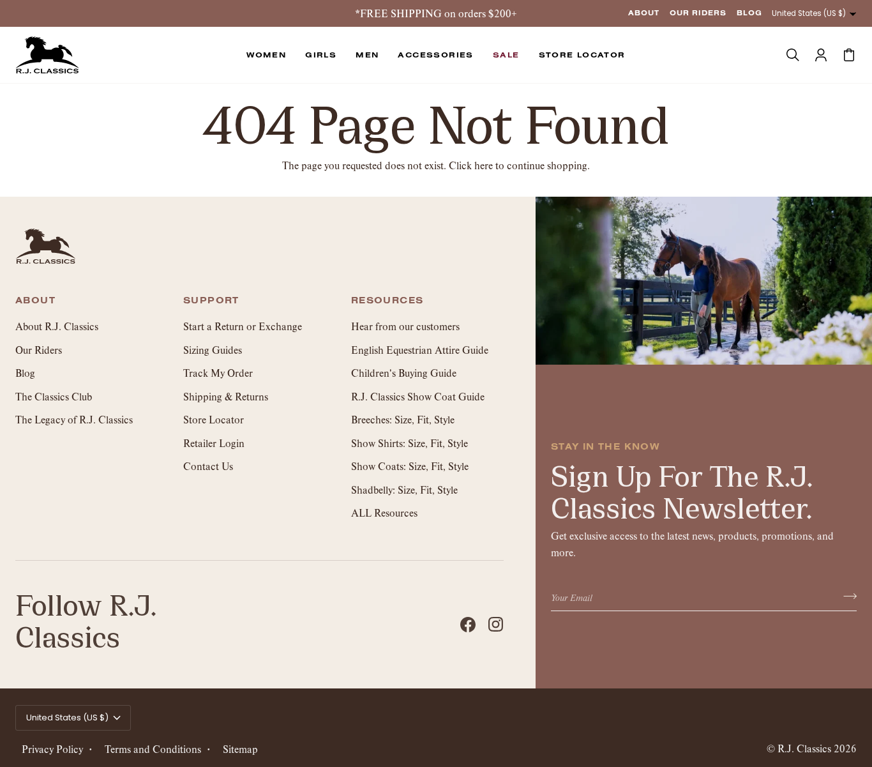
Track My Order (218, 372)
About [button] (35, 301)
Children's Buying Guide (403, 372)
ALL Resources (384, 512)
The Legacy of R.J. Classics (74, 419)
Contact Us (208, 466)
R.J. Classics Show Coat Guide (418, 396)
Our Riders (38, 349)
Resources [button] (387, 301)
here (483, 165)
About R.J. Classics (56, 326)
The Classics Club (53, 396)
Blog (25, 372)
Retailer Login (213, 443)
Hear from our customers (405, 326)
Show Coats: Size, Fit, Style (410, 466)
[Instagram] (496, 624)
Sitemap (240, 749)
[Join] (846, 596)
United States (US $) (809, 13)
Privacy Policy (52, 749)
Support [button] (211, 301)
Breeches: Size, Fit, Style (403, 419)
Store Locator (213, 419)
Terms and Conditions (153, 749)
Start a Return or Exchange (242, 326)
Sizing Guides (212, 349)
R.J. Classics (804, 748)
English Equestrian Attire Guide (419, 349)
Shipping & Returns (225, 396)
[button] (266, 55)
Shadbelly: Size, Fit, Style (404, 489)
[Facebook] (468, 624)
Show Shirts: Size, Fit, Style (409, 443)
